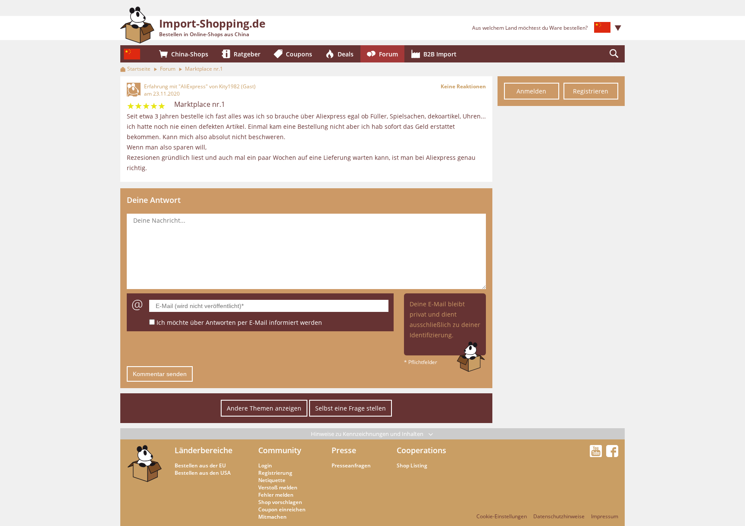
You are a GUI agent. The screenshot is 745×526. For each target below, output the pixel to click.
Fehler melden (276, 494)
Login (265, 465)
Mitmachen (272, 516)
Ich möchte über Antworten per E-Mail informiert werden (239, 322)
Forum (167, 68)
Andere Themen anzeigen (264, 408)
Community (279, 450)
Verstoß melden (277, 487)
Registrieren (590, 91)
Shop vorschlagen (280, 502)
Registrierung (275, 472)
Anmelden (531, 91)
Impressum (604, 516)
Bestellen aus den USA (203, 472)
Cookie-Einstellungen (501, 516)
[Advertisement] (561, 240)
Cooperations (421, 450)
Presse (344, 450)
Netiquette (271, 480)
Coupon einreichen (282, 509)
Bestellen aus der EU (200, 465)
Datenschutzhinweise (559, 516)
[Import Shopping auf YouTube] (597, 454)
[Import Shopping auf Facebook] (612, 454)
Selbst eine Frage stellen (350, 408)
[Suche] (614, 54)
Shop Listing (412, 465)
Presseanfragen (351, 465)
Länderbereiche (203, 450)
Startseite (138, 68)
